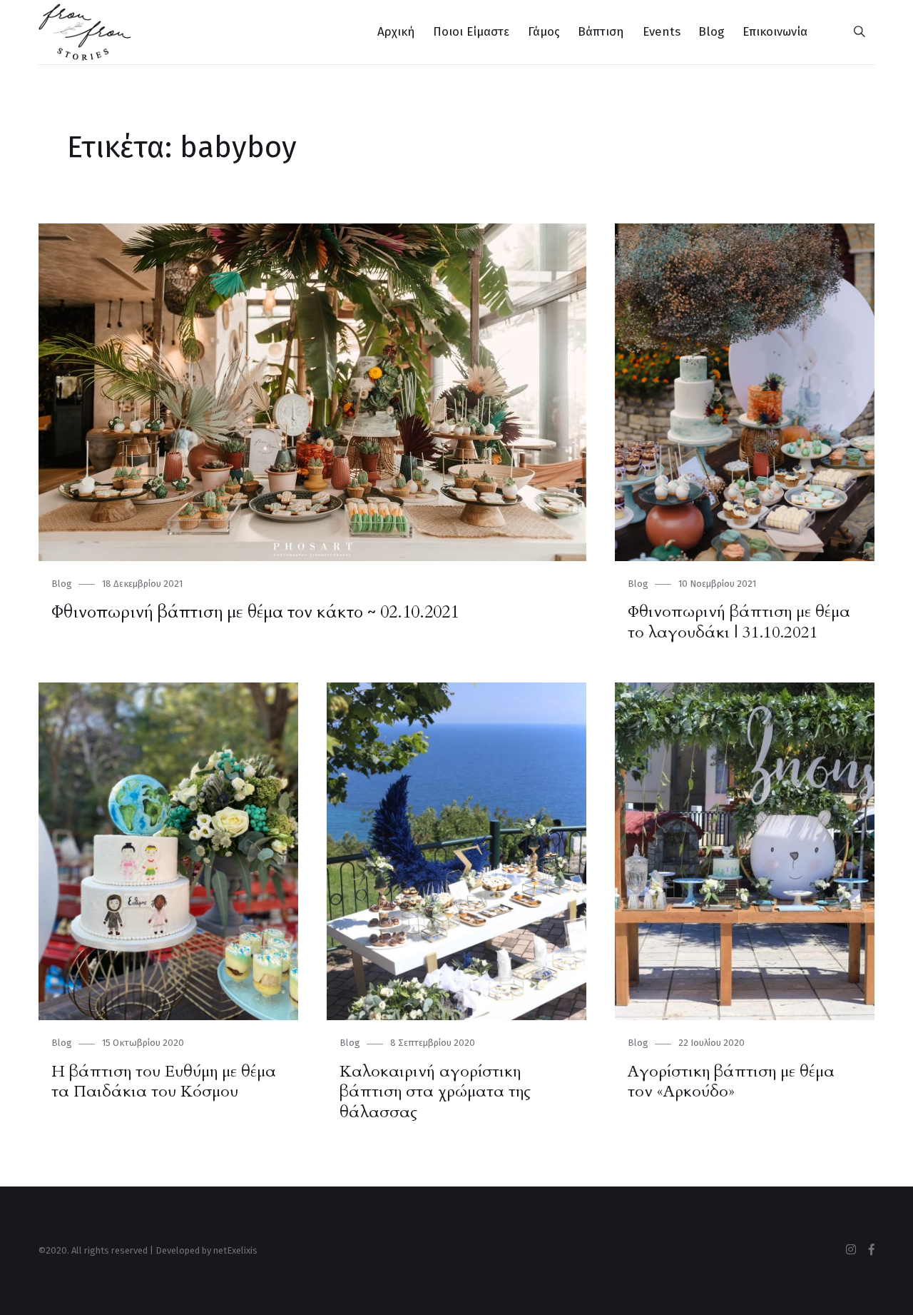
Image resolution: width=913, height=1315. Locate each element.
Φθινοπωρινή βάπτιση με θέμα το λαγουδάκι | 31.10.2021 (739, 622)
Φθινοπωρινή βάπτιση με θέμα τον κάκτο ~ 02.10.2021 (255, 612)
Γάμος (544, 31)
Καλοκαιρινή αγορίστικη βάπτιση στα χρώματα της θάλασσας (435, 1092)
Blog (711, 31)
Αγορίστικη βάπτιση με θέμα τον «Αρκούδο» (731, 1081)
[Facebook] (871, 1250)
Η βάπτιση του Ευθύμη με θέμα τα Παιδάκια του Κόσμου (163, 1081)
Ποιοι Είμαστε (471, 31)
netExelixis (235, 1250)
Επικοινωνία (775, 31)
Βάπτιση (601, 31)
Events (661, 31)
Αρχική (396, 31)
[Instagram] (851, 1250)
